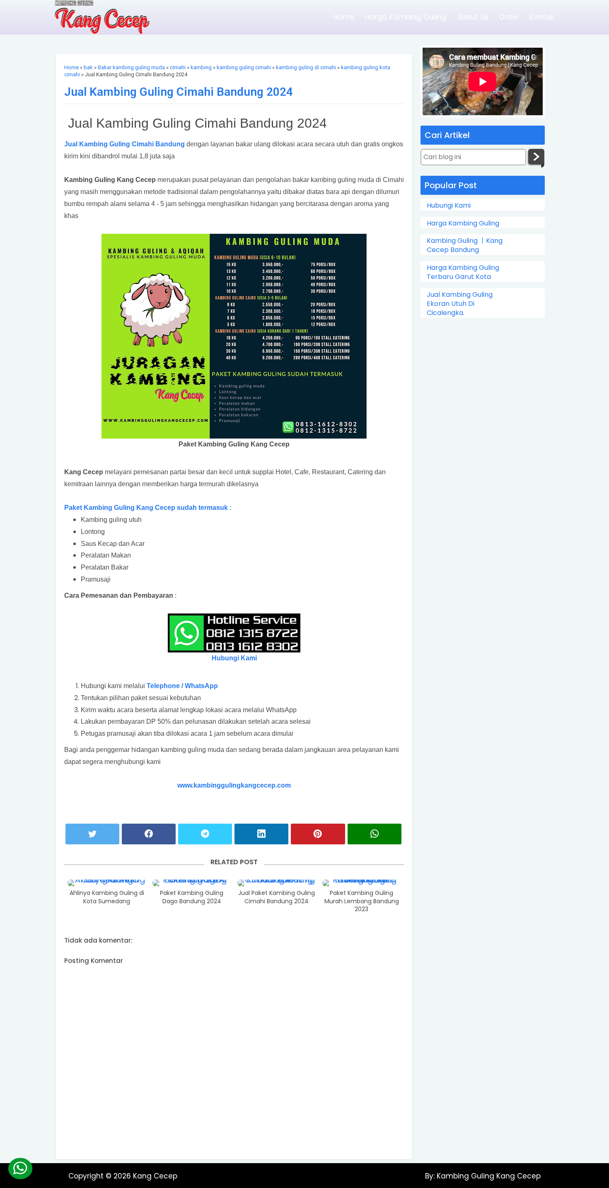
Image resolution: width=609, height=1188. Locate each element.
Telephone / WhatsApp (182, 685)
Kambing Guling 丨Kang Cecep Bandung (465, 245)
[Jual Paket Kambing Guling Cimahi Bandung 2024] (276, 883)
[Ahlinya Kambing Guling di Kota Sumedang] (107, 883)
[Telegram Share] (205, 834)
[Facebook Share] (149, 834)
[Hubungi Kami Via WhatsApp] (20, 1168)
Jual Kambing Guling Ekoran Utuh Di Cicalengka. (460, 304)
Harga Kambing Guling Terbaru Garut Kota (463, 272)
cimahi (178, 67)
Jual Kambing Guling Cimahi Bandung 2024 (178, 92)
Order (509, 17)
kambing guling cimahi (244, 67)
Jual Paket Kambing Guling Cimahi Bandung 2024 (276, 897)
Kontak (541, 17)
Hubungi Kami (449, 205)
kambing (201, 67)
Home (344, 17)
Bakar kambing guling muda (131, 67)
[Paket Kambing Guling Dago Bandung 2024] (191, 883)
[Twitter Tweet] (92, 834)
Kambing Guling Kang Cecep (488, 1176)
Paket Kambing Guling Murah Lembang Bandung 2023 (361, 901)
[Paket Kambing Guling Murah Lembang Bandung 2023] (361, 883)
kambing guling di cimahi (306, 67)
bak (88, 67)
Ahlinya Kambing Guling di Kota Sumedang (107, 897)
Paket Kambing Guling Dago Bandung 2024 (191, 897)
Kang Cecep (155, 1176)
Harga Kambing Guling (406, 17)
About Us (472, 17)
